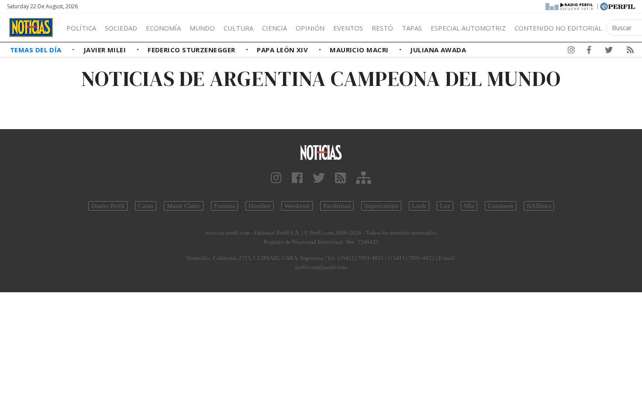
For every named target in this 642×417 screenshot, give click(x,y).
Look (419, 205)
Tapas (412, 28)
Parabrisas (337, 205)
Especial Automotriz (468, 28)
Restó (382, 28)
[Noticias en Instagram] (571, 51)
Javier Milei (105, 49)
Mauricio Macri (360, 49)
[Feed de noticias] (630, 51)
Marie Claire (183, 205)
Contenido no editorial (558, 28)
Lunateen (500, 205)
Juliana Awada (438, 49)
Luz (445, 205)
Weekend (297, 205)
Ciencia (274, 28)
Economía (163, 28)
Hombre (260, 205)
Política (81, 28)
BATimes (539, 205)
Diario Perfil (107, 205)
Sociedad (121, 28)
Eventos (348, 28)
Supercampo (381, 205)
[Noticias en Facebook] (589, 51)
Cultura (238, 28)
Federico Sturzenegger (192, 49)
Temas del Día (36, 49)
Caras (145, 205)
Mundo (202, 28)
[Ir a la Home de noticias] (321, 152)
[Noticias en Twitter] (608, 51)
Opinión (310, 28)
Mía (469, 205)
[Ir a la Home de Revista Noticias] (31, 27)
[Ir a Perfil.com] (617, 5)
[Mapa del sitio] (363, 178)
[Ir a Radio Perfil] (569, 5)
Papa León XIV (283, 49)
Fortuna (224, 205)
